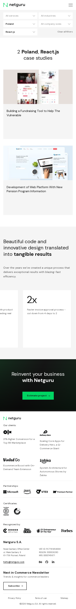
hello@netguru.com (13, 562)
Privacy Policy (14, 598)
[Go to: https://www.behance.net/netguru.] (40, 562)
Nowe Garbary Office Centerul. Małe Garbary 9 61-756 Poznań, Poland (16, 552)
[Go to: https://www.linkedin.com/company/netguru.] (53, 562)
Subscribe (14, 585)
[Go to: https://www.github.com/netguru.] (46, 562)
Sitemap (64, 598)
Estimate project (37, 395)
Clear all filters (65, 32)
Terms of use (41, 598)
